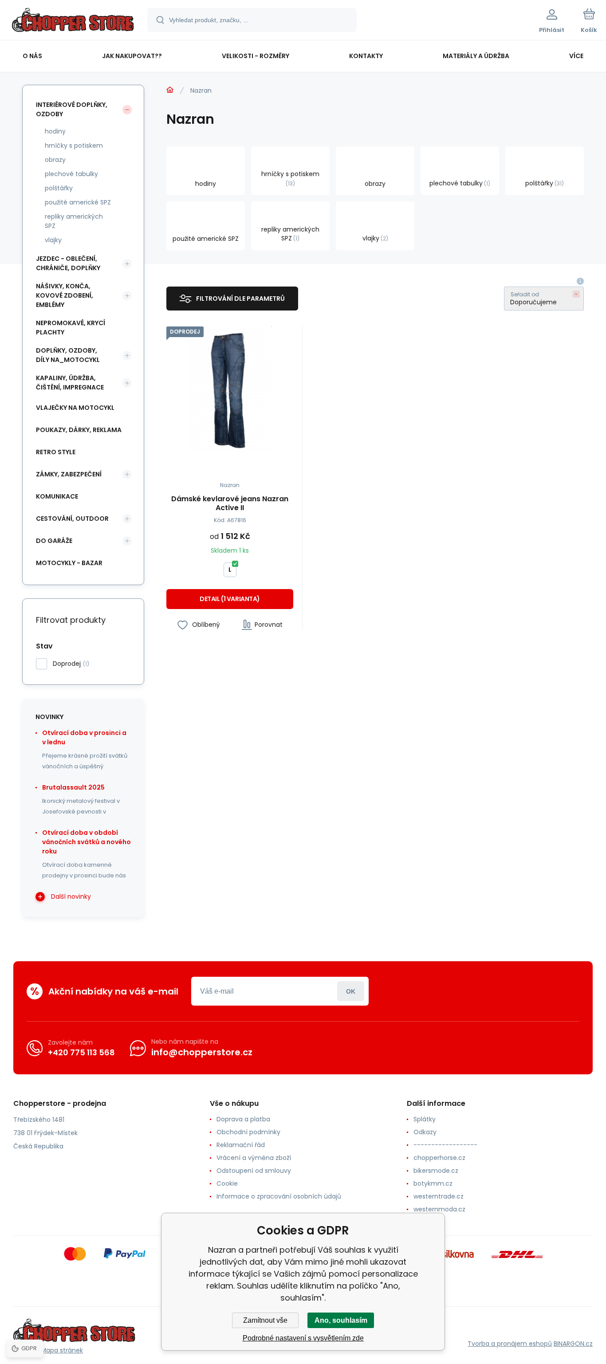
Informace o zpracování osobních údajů (278, 1196)
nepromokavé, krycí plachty (70, 327)
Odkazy (425, 1132)
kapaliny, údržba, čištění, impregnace (70, 382)
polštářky (59, 188)
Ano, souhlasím (341, 1320)
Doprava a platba (243, 1119)
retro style (55, 452)
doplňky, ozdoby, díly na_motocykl (68, 355)
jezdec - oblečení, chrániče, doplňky (68, 263)
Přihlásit (350, 991)
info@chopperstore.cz (201, 1052)
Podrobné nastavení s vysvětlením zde (303, 1338)
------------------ (445, 1144)
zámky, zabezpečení (69, 474)
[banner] (73, 21)
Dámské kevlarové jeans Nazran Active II (229, 503)
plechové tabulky (71, 173)
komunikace (57, 496)
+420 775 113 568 (81, 1052)
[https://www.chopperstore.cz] (169, 90)
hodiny (55, 131)
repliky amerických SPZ (74, 221)
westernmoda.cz (439, 1209)
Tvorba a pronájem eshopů (510, 1343)
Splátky (424, 1119)
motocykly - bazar (69, 562)
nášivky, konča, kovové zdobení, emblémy (64, 295)
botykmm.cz (433, 1183)
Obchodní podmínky (248, 1132)
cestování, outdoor (72, 518)
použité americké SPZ (78, 202)
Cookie (227, 1183)
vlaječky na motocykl (75, 407)
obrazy (55, 159)
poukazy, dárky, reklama (79, 429)
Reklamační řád (240, 1144)
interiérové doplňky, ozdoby (71, 109)
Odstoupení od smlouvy (253, 1170)
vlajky (53, 240)
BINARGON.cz (573, 1343)
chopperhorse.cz (439, 1157)
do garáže (54, 540)
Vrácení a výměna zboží (253, 1157)
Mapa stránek (62, 1350)
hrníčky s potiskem (74, 145)
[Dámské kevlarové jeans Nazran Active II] (229, 389)
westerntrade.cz (438, 1196)
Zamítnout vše (265, 1320)
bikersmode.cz (435, 1170)
